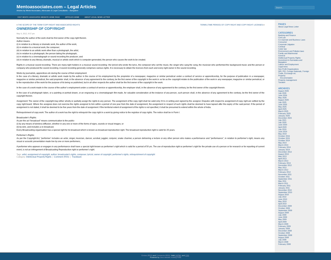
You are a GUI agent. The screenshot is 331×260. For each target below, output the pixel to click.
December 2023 (285, 118)
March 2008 (283, 242)
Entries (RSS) (147, 255)
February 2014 (284, 147)
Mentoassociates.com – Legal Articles (56, 6)
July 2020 (282, 122)
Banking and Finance (287, 35)
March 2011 (283, 183)
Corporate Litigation (286, 44)
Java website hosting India (170, 257)
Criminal (281, 47)
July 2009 (282, 215)
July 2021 (282, 120)
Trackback (77, 157)
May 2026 (282, 98)
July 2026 (282, 93)
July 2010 (282, 197)
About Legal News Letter (97, 17)
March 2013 (283, 161)
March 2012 (283, 170)
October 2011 (284, 177)
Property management (287, 80)
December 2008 (285, 231)
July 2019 (282, 129)
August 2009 (283, 213)
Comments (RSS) (163, 255)
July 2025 (282, 102)
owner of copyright (102, 154)
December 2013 (285, 152)
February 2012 (284, 172)
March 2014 (283, 145)
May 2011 (282, 181)
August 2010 (283, 195)
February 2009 (284, 226)
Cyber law (282, 49)
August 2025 (283, 100)
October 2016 (284, 136)
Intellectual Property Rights (38, 157)
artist (24, 154)
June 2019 (282, 132)
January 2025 (284, 116)
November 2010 (285, 190)
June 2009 (282, 217)
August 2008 (283, 237)
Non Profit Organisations (288, 69)
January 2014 (284, 150)
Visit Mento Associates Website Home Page (38, 17)
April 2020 (282, 127)
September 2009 (285, 210)
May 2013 (282, 156)
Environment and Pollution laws (291, 51)
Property (281, 76)
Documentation (286, 78)
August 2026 (283, 91)
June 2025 (282, 104)
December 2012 (285, 165)
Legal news (283, 67)
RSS (66, 157)
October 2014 (284, 140)
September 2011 (285, 179)
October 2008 (284, 233)
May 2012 (282, 168)
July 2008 (282, 240)
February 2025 (284, 113)
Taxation (281, 82)
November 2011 (285, 174)
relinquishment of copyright (142, 154)
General (281, 56)
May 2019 (282, 134)
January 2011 (284, 188)
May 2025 (282, 107)
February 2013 (284, 163)
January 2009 (284, 228)
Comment (58, 157)
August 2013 (283, 154)
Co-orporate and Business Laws (291, 40)
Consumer (282, 42)
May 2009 (282, 219)
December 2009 (285, 206)
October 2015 (284, 138)
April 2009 (282, 222)
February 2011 (284, 186)
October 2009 (284, 208)
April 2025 (282, 109)
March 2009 (283, 224)
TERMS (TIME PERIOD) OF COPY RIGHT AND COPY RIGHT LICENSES (231, 25)
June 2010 (282, 199)
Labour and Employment (288, 64)
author (54, 154)
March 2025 (283, 111)
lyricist (90, 154)
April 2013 (282, 159)
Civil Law (282, 38)
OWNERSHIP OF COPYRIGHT (41, 28)
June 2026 (282, 95)
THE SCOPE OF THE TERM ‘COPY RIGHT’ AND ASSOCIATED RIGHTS (49, 25)
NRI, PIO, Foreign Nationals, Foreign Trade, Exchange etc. (293, 72)
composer (81, 154)
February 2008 (284, 244)
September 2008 (285, 235)
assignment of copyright (39, 154)
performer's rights (120, 154)
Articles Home (72, 17)
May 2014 (282, 143)
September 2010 (285, 192)
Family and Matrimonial (287, 53)
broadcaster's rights (67, 154)
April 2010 (282, 204)
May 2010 (282, 201)
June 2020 (282, 125)
